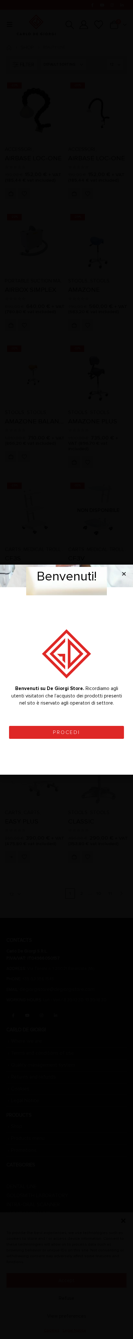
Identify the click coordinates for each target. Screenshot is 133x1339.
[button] (124, 573)
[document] (66, 669)
